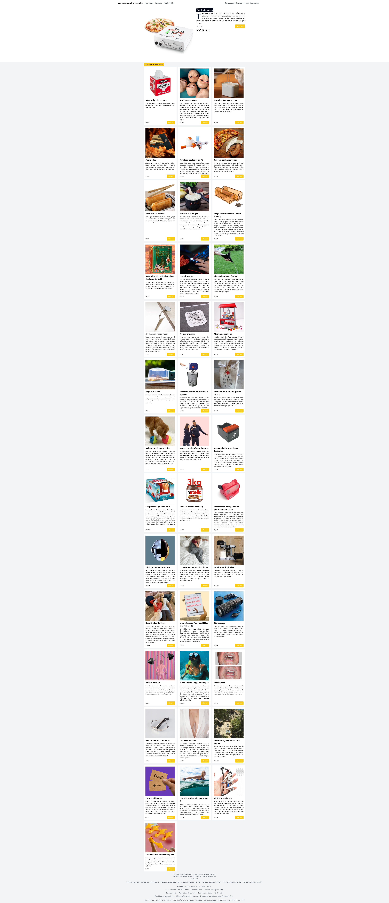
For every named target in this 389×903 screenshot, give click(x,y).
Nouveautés (149, 3)
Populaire (158, 3)
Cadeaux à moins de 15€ (190, 882)
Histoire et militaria (205, 893)
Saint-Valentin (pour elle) (213, 890)
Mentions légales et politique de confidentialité (222, 900)
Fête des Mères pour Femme (187, 896)
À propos (190, 900)
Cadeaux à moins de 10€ (170, 882)
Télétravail (218, 893)
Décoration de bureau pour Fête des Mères (216, 896)
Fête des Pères (196, 890)
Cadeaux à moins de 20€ (211, 882)
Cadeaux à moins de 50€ (252, 882)
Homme (202, 886)
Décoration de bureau (187, 893)
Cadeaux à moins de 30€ (232, 882)
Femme (194, 886)
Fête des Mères (183, 890)
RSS (243, 900)
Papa (209, 886)
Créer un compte (242, 3)
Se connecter (230, 3)
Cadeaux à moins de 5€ (150, 882)
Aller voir (240, 26)
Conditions (199, 900)
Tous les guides (169, 3)
